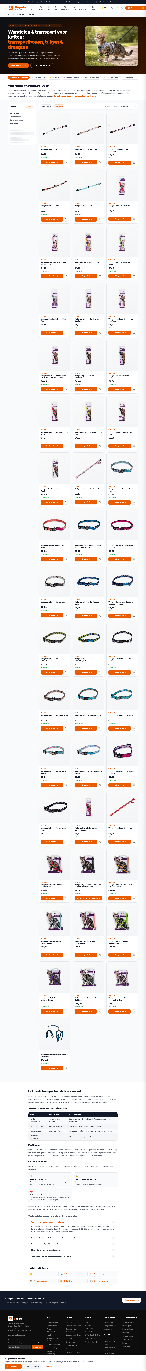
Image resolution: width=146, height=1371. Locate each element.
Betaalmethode (127, 1329)
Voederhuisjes (90, 1331)
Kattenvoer (70, 1349)
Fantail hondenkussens (109, 1346)
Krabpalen (69, 1322)
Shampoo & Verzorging (51, 1352)
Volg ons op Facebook (16, 1335)
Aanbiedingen (127, 1339)
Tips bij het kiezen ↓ (41, 65)
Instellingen (47, 1366)
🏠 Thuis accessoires (130, 77)
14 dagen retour (128, 1336)
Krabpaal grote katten (73, 1326)
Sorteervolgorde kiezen (109, 106)
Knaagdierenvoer (110, 1326)
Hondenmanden (52, 1322)
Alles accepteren (13, 1366)
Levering (125, 1333)
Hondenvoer (51, 1335)
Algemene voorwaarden (127, 1348)
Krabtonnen (70, 1338)
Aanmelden (37, 1347)
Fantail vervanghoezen (109, 1352)
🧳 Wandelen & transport (19, 77)
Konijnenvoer (108, 1322)
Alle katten (14, 123)
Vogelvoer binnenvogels (89, 1327)
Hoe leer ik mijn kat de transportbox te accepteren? (53, 1238)
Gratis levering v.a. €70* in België (39, 2)
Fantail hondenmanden (52, 1330)
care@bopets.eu (27, 1331)
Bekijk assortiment (18, 65)
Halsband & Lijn (52, 1348)
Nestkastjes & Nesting (92, 1335)
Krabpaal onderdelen (73, 1335)
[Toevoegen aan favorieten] (67, 116)
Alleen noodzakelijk (32, 1366)
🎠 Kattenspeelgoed (71, 77)
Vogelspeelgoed (91, 1342)
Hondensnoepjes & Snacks (53, 1340)
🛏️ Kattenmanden (38, 77)
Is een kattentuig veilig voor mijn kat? (47, 1244)
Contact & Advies (128, 1322)
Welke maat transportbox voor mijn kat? (48, 1222)
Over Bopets (126, 1326)
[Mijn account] (117, 8)
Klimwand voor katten (73, 1352)
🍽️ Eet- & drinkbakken (91, 77)
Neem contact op (131, 1300)
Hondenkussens (52, 1326)
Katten (15, 14)
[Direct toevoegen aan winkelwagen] (66, 162)
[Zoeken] (112, 8)
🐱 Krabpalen (54, 77)
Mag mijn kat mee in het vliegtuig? (46, 1250)
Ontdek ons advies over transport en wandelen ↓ (75, 96)
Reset (30, 107)
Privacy (125, 1343)
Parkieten (88, 1322)
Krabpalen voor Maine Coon (71, 1330)
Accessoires (108, 1329)
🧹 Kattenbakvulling (111, 77)
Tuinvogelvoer (90, 1338)
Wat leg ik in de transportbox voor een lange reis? (52, 1256)
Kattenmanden (15, 117)
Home (10, 14)
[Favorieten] (122, 8)
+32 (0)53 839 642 (14, 1331)
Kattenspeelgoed (16, 120)
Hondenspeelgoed (53, 1344)
